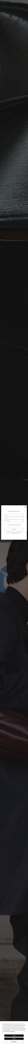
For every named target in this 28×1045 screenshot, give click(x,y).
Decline (14, 1038)
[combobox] (13, 521)
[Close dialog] (25, 507)
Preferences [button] (12, 1031)
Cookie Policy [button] (7, 1030)
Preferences (14, 1041)
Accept (14, 1035)
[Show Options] (22, 521)
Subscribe (14, 529)
